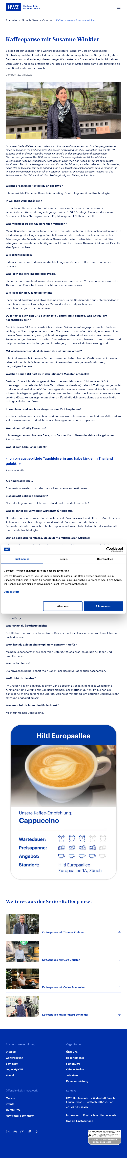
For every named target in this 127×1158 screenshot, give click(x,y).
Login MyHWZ (14, 1069)
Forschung (73, 1063)
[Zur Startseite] (23, 7)
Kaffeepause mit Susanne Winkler (76, 20)
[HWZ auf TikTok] (30, 1132)
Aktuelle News (29, 20)
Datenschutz (108, 1115)
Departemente (75, 1057)
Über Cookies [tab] (105, 559)
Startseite (12, 20)
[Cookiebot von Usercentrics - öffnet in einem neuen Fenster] (108, 549)
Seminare (12, 1063)
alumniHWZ (13, 1109)
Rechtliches (90, 1115)
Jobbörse (72, 1075)
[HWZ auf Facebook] (37, 1132)
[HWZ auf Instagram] (15, 1132)
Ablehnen (62, 606)
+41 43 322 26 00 (77, 1107)
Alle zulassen (103, 606)
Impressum (73, 1115)
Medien (10, 1098)
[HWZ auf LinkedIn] (8, 1132)
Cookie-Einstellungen (79, 1121)
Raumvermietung (77, 1081)
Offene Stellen (75, 1069)
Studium (11, 1051)
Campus (47, 20)
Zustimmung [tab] (22, 559)
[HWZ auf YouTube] (22, 1132)
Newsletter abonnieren (20, 1115)
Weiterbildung (14, 1057)
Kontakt (11, 1075)
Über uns (72, 1051)
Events (10, 1104)
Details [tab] (64, 559)
